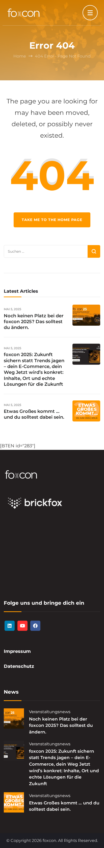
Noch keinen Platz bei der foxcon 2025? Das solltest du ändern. (34, 321)
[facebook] (35, 626)
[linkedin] (10, 626)
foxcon (49, 840)
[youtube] (22, 626)
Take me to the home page (52, 219)
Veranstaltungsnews (49, 711)
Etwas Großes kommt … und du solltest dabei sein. (34, 414)
